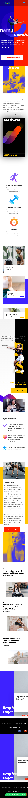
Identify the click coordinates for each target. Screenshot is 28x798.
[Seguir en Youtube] (25, 731)
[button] (16, 794)
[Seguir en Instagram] (11, 47)
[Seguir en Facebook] (2, 47)
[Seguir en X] (5, 47)
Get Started (18, 390)
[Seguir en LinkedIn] (8, 47)
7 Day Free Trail (12, 57)
